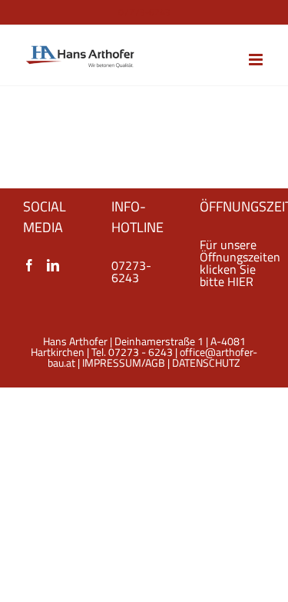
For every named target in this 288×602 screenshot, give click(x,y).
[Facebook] (29, 265)
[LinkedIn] (53, 265)
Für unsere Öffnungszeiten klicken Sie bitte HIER (240, 263)
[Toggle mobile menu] (257, 60)
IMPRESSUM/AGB (123, 362)
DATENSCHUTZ (206, 362)
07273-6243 (131, 271)
